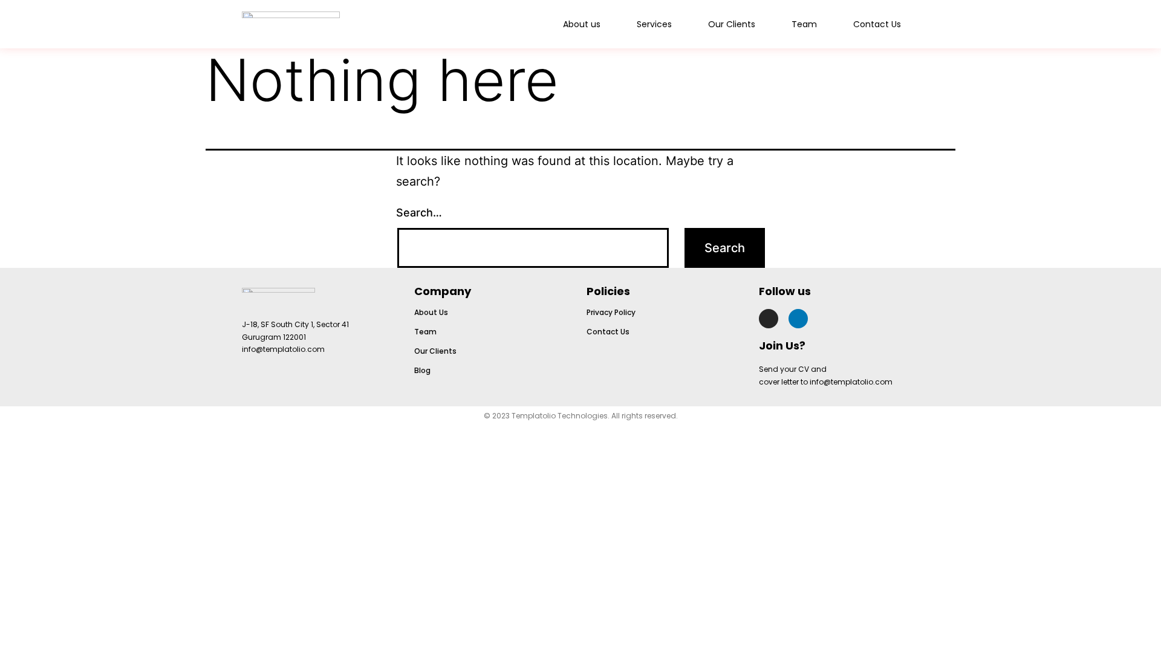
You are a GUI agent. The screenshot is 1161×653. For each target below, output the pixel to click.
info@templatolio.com (283, 349)
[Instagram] (768, 318)
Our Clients (731, 24)
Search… (419, 212)
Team (804, 24)
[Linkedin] (798, 318)
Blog (422, 370)
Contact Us (877, 24)
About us (581, 24)
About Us (431, 312)
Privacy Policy (611, 312)
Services (654, 24)
